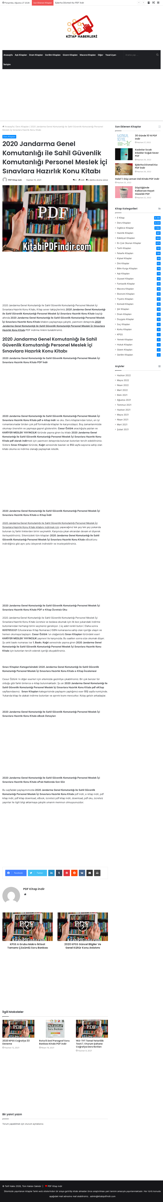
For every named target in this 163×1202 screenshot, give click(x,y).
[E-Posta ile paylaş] (89, 873)
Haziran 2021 (123, 409)
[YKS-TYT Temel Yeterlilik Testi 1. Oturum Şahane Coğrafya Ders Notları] (92, 1029)
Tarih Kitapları (124, 248)
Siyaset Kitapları (125, 278)
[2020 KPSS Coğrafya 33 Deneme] (18, 1029)
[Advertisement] (81, 94)
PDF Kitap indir (15, 180)
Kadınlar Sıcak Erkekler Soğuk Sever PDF (147, 152)
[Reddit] (74, 873)
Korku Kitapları (124, 329)
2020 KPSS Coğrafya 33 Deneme (16, 1042)
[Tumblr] (59, 873)
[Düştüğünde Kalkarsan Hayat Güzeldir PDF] (124, 192)
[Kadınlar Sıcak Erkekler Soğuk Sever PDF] (124, 154)
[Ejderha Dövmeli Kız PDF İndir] (124, 169)
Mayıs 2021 (123, 414)
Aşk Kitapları (21, 55)
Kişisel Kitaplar (124, 258)
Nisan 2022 (123, 385)
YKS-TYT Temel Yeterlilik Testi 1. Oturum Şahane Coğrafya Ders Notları (90, 1043)
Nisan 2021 (122, 419)
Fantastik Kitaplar (126, 283)
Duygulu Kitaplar (125, 319)
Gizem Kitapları (70, 55)
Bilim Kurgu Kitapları (127, 268)
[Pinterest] (67, 873)
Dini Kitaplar (123, 263)
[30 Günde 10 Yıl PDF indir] (124, 140)
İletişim (7, 64)
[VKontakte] (82, 873)
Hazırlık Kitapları (125, 233)
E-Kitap (120, 217)
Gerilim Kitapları (52, 55)
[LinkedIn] (51, 873)
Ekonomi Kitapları (126, 294)
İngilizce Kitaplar (125, 228)
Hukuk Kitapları (124, 344)
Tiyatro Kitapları (125, 299)
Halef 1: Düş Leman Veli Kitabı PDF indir (137, 178)
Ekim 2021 (122, 395)
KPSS (120, 334)
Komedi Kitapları (125, 304)
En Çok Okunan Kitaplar (129, 243)
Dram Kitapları (36, 55)
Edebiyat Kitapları (126, 238)
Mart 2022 (122, 390)
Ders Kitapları (22, 126)
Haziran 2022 (124, 375)
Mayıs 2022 (123, 380)
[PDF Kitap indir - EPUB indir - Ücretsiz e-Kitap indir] (81, 28)
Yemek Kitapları (125, 339)
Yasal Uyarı (110, 55)
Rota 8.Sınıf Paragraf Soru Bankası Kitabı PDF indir (54, 1042)
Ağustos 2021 (124, 400)
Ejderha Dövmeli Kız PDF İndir (69, 2)
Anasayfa (8, 55)
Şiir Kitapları (123, 309)
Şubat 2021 (123, 429)
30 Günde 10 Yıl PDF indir (146, 137)
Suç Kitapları (123, 324)
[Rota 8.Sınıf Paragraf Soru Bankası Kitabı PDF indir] (55, 1029)
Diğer (100, 55)
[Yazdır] (97, 873)
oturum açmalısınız (34, 1124)
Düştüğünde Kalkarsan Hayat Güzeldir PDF (144, 190)
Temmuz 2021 (124, 405)
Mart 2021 (122, 424)
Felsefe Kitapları (125, 253)
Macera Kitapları (88, 55)
